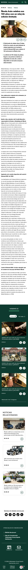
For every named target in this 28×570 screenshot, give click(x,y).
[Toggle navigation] (22, 2)
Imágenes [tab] (14, 308)
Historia (16, 7)
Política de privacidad (12, 566)
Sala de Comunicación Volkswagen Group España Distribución (12, 537)
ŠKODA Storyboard (10, 532)
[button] (25, 2)
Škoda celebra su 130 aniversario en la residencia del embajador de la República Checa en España (13, 487)
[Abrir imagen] (14, 329)
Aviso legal (4, 566)
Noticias (10, 7)
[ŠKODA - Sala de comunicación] (9, 2)
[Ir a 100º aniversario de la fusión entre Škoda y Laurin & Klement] (14, 451)
